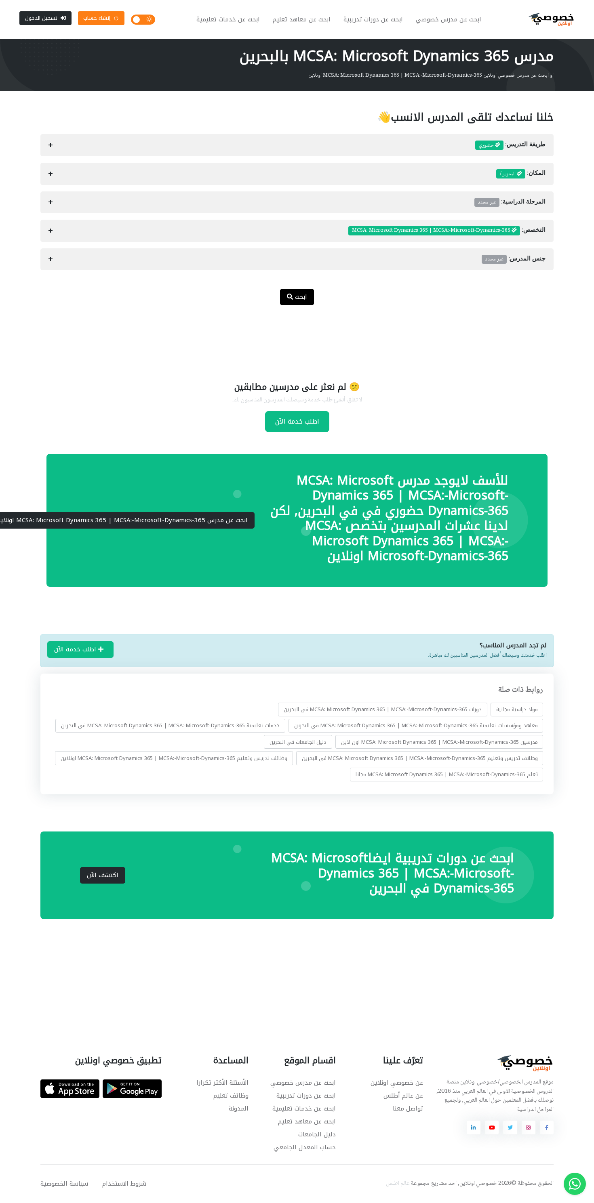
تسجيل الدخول (41, 18)
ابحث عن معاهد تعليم (302, 19)
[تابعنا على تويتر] (510, 1127)
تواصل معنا (408, 1108)
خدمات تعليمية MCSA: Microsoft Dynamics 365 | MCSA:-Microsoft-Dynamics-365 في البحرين (170, 725)
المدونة (239, 1108)
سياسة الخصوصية (64, 1183)
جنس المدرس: (515, 259)
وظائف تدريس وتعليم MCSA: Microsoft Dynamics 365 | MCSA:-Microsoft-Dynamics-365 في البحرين (420, 758)
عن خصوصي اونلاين (397, 1082)
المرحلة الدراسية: (512, 202)
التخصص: (449, 230)
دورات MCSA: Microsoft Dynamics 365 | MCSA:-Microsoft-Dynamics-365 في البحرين (383, 709)
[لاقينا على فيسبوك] (547, 1127)
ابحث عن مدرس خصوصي (448, 19)
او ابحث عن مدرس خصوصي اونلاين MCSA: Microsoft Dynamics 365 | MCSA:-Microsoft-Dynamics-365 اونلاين (431, 75)
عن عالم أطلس (403, 1095)
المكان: (523, 174)
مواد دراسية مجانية (517, 709)
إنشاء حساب (96, 18)
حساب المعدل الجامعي (305, 1147)
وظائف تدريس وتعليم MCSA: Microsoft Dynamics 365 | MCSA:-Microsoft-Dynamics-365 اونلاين (174, 758)
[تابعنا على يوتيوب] (492, 1127)
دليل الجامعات (317, 1134)
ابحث (300, 296)
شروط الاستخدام (124, 1183)
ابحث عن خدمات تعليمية (228, 19)
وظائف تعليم (231, 1095)
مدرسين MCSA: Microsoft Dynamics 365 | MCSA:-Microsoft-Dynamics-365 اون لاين (439, 742)
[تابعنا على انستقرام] (528, 1127)
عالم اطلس (398, 1183)
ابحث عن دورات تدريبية (373, 19)
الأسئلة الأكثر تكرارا (222, 1082)
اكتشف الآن (102, 875)
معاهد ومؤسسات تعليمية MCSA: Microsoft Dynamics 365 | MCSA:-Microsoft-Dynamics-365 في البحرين (416, 725)
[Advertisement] (291, 338)
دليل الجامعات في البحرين (298, 742)
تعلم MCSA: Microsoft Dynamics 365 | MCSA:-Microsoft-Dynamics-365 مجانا (447, 774)
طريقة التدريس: (512, 145)
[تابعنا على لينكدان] (473, 1127)
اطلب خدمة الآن (297, 421)
